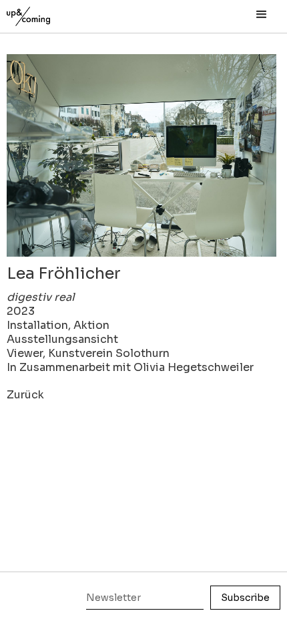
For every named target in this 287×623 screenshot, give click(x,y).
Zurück (25, 395)
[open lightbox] (141, 155)
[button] (261, 14)
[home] (43, 13)
